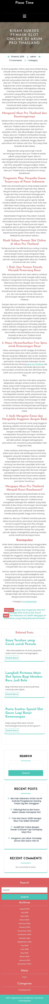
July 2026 (24, 912)
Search (26, 756)
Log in (24, 977)
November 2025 (24, 934)
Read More (12, 658)
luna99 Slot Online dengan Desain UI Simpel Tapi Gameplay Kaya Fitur (26, 830)
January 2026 (24, 927)
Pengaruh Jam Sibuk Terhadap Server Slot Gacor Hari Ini (26, 839)
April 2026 (24, 916)
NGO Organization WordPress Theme (23, 998)
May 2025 (24, 953)
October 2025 (24, 938)
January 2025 (24, 960)
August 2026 (24, 909)
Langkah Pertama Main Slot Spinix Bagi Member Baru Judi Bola (23, 676)
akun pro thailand (35, 364)
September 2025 (24, 942)
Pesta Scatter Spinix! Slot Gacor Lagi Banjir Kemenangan (24, 713)
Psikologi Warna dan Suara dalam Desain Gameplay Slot (26, 811)
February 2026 (24, 923)
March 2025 (24, 956)
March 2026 (24, 920)
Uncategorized (29, 601)
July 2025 (24, 945)
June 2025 (24, 949)
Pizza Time (24, 3)
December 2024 (24, 964)
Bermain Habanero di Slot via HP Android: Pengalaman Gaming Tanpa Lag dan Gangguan (26, 801)
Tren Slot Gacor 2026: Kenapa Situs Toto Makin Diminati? (26, 819)
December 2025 (24, 931)
